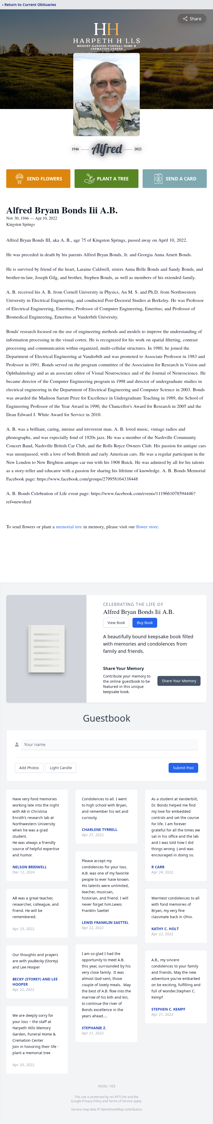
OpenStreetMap (112, 1109)
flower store (147, 526)
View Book (116, 622)
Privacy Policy (92, 1101)
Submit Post (183, 767)
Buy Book (145, 622)
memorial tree (69, 526)
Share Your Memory (179, 680)
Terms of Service (121, 1101)
